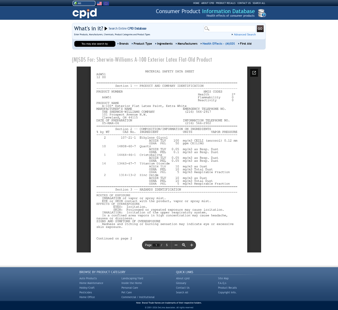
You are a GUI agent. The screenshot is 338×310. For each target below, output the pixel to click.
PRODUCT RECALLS (226, 3)
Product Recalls (227, 287)
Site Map (223, 278)
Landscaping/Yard (132, 278)
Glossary (181, 283)
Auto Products (88, 278)
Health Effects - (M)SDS (218, 43)
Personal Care (129, 287)
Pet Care (126, 292)
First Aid (246, 43)
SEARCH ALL (259, 3)
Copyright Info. (227, 292)
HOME (196, 3)
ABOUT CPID (207, 3)
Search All (182, 292)
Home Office (87, 297)
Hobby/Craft (87, 287)
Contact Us (183, 287)
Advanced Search (245, 34)
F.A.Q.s (222, 283)
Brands (124, 43)
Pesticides (85, 292)
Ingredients (165, 43)
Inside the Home (131, 283)
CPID (84, 13)
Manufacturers (187, 43)
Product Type (143, 43)
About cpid (183, 278)
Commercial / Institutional (138, 297)
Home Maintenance (91, 283)
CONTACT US (244, 3)
